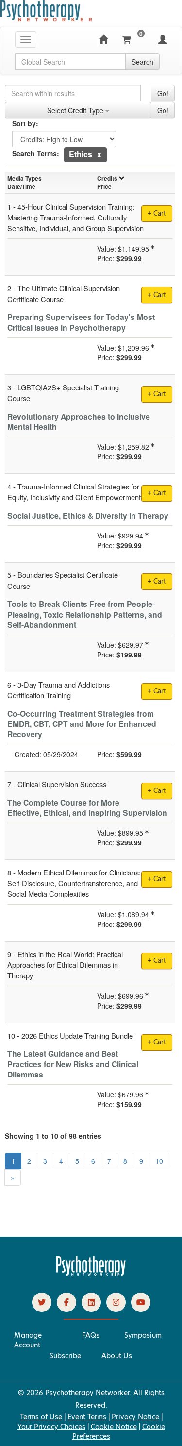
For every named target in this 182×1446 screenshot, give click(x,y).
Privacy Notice (135, 1417)
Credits (107, 178)
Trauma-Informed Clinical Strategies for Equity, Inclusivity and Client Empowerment (74, 491)
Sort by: (25, 123)
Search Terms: (35, 153)
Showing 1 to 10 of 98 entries (53, 1136)
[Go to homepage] (91, 1273)
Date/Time (21, 186)
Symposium (143, 1335)
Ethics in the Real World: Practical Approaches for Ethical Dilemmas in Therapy (65, 964)
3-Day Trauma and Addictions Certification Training (58, 689)
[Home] (103, 39)
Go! (162, 93)
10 (159, 1161)
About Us (116, 1356)
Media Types (24, 178)
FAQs (90, 1335)
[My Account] (162, 39)
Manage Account (28, 1340)
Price (104, 186)
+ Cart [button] (157, 691)
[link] (41, 1302)
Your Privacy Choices (51, 1426)
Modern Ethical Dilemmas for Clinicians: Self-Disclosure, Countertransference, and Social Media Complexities (74, 883)
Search (142, 62)
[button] (99, 154)
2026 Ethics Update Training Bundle (77, 1035)
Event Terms (86, 1417)
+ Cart (157, 213)
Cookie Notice (114, 1426)
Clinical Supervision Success (61, 784)
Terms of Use (41, 1417)
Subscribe (65, 1356)
